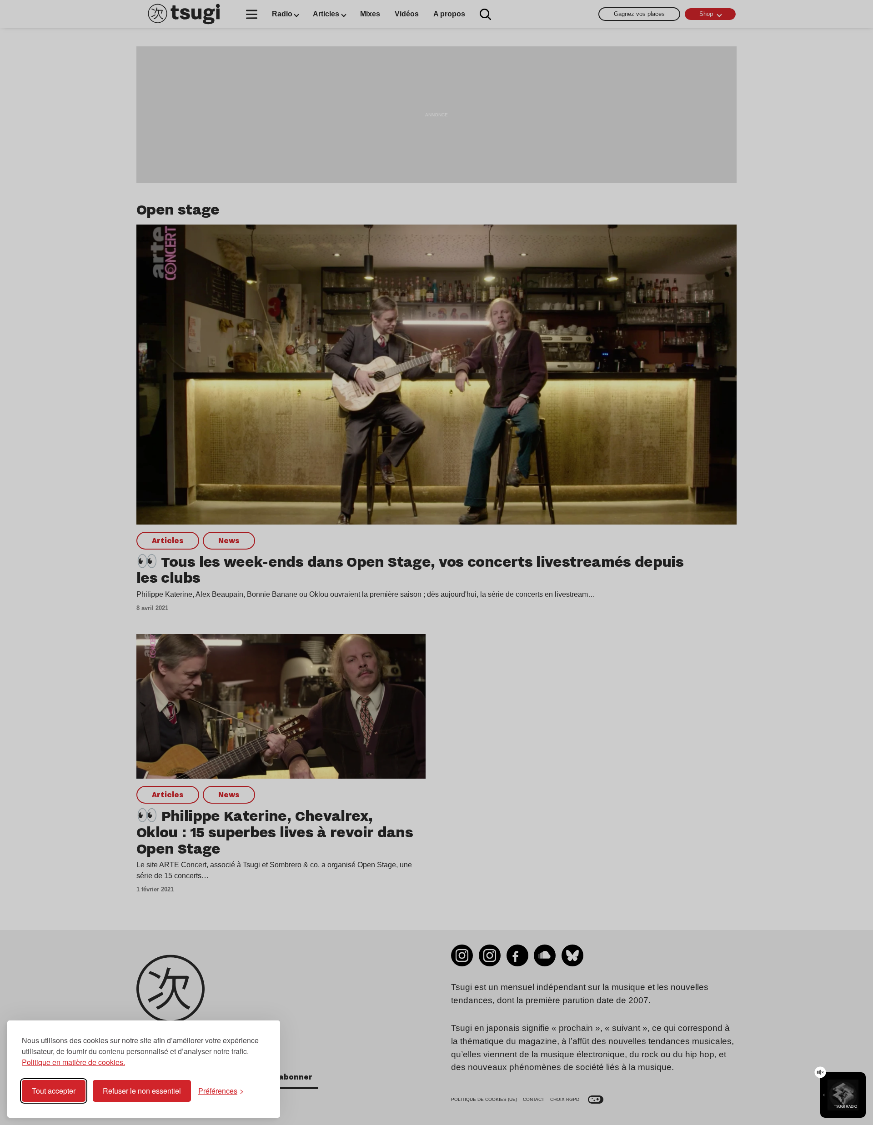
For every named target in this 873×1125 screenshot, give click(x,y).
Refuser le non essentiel (142, 1090)
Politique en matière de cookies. (73, 1062)
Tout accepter (53, 1090)
